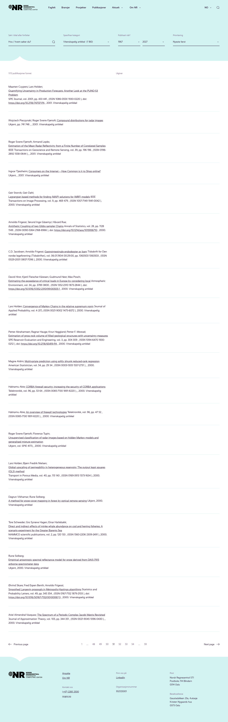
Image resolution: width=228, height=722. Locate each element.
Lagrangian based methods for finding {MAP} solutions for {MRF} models (49, 196)
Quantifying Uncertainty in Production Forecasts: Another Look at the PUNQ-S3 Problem (53, 93)
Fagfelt (51, 7)
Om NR (133, 7)
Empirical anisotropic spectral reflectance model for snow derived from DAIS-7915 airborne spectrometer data (53, 562)
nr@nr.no (66, 696)
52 (120, 644)
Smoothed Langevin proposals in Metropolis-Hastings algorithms (44, 589)
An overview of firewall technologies (46, 412)
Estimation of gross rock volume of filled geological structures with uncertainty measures (58, 335)
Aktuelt (115, 7)
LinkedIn (120, 677)
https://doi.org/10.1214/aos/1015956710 (75, 230)
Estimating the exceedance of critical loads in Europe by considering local (49, 281)
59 (145, 644)
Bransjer (65, 7)
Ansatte (66, 673)
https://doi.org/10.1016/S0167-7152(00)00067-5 (34, 597)
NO (206, 7)
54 (133, 644)
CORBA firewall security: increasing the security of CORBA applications (65, 386)
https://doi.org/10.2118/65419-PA (39, 343)
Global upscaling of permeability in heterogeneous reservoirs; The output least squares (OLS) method (56, 469)
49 (100, 644)
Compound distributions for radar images (80, 120)
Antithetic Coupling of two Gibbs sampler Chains (35, 226)
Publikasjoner (99, 7)
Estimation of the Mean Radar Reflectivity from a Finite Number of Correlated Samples (57, 145)
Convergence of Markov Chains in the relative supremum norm (58, 306)
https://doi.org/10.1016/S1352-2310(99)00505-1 (34, 288)
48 (93, 644)
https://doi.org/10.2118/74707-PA (26, 102)
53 (126, 644)
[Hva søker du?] (31, 42)
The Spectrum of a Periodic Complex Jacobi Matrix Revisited (71, 614)
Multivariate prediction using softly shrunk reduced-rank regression (62, 361)
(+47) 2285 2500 (70, 691)
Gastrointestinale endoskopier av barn (66, 251)
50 (107, 644)
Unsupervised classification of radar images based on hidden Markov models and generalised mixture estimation (53, 439)
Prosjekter (81, 7)
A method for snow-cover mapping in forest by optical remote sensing (47, 500)
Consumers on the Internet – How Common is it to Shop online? (65, 171)
